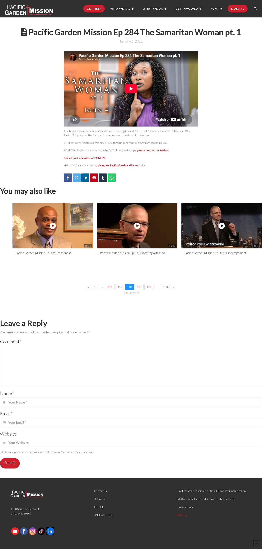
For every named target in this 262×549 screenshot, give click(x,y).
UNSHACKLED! (103, 515)
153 (165, 286)
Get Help (99, 507)
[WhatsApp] (112, 177)
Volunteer (99, 499)
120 (149, 286)
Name (7, 393)
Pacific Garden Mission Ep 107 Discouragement (215, 253)
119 (139, 286)
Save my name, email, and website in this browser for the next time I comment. (48, 452)
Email (6, 413)
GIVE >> (183, 515)
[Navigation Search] (255, 8)
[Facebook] (68, 177)
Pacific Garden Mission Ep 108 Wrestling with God (132, 253)
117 (120, 286)
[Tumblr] (103, 177)
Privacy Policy (185, 507)
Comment (11, 341)
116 (110, 286)
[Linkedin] (85, 177)
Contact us (100, 490)
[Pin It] (94, 177)
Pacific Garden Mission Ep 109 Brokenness (43, 253)
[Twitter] (77, 177)
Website (8, 433)
